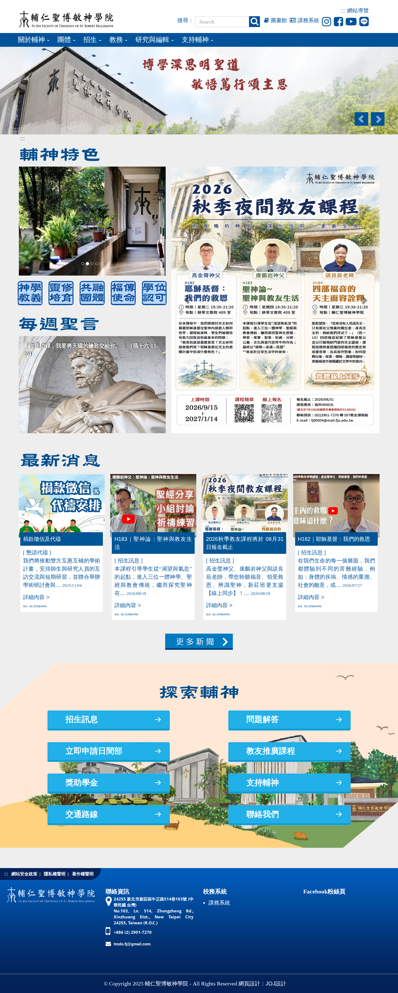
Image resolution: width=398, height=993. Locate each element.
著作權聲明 (83, 874)
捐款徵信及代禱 (42, 539)
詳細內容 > (36, 597)
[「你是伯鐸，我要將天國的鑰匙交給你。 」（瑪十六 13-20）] (92, 384)
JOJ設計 (276, 984)
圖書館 (278, 20)
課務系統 (307, 20)
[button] (361, 119)
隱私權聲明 (55, 874)
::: (343, 11)
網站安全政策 (24, 874)
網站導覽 (358, 11)
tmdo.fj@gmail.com (132, 944)
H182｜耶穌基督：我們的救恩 (334, 539)
